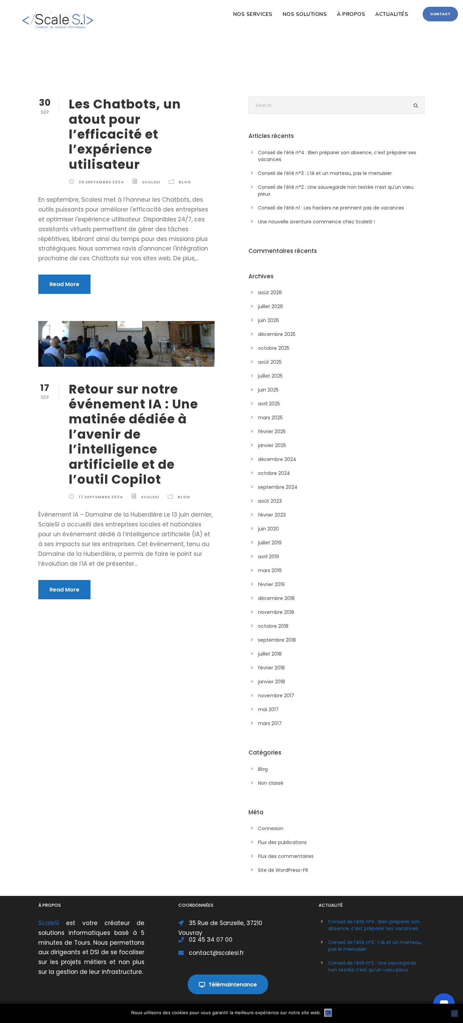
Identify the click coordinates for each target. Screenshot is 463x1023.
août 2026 (270, 292)
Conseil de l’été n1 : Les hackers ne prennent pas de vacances (331, 207)
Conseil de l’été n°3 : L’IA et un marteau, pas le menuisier (325, 173)
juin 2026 (268, 320)
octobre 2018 (273, 626)
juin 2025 (268, 389)
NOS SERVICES (253, 14)
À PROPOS (351, 14)
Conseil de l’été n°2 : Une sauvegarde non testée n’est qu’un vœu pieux (372, 966)
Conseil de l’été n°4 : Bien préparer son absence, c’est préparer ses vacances (374, 925)
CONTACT (440, 14)
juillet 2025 (270, 376)
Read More (64, 284)
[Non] (454, 1013)
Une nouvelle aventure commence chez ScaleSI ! (316, 221)
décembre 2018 (276, 598)
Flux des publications (282, 842)
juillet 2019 (270, 542)
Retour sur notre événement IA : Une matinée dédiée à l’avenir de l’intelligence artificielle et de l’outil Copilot (133, 434)
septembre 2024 (278, 487)
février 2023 (272, 515)
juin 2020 (268, 528)
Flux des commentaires (286, 856)
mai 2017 (268, 709)
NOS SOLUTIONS (305, 14)
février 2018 (271, 667)
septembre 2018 (277, 640)
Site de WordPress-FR (283, 870)
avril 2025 (269, 403)
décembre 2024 (277, 459)
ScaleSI (151, 182)
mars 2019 (270, 570)
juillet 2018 (270, 653)
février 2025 (272, 431)
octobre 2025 (273, 348)
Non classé (270, 783)
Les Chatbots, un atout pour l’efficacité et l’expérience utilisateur (125, 134)
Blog (185, 182)
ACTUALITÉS (391, 14)
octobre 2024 (274, 473)
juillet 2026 (270, 306)
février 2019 (271, 584)
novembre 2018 (276, 612)
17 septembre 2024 (101, 497)
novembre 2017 (276, 695)
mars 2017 (270, 723)
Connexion (270, 828)
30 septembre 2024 (101, 182)
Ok (328, 1012)
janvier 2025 (272, 445)
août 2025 (270, 362)
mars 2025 (270, 417)
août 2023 (270, 501)
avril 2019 (268, 556)
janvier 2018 (271, 681)
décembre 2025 (277, 334)
